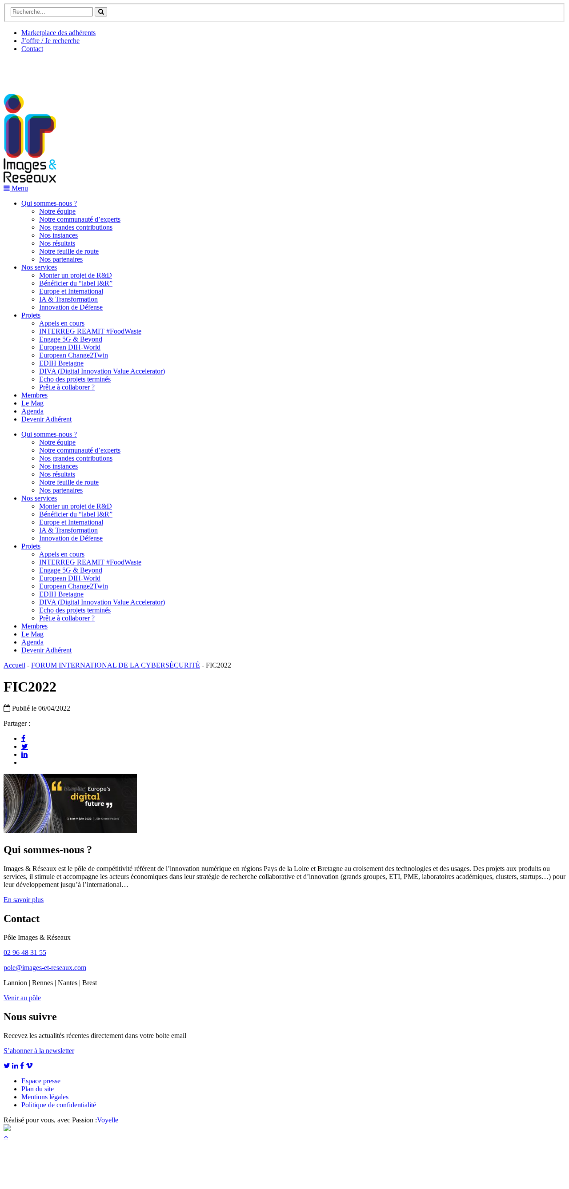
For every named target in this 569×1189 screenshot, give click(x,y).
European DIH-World (69, 347)
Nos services (39, 267)
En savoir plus (24, 899)
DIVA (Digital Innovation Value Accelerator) (102, 371)
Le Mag (32, 403)
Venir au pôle (22, 998)
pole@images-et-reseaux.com (45, 967)
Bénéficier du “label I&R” (75, 283)
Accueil (14, 665)
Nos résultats (57, 243)
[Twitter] (24, 746)
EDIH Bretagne (61, 363)
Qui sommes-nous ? (49, 203)
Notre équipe (57, 211)
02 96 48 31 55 (25, 952)
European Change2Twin (73, 355)
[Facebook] (23, 738)
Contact (32, 48)
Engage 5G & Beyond (70, 339)
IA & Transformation (68, 299)
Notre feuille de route (69, 251)
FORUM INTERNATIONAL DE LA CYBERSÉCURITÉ (115, 665)
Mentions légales (44, 1097)
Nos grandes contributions (75, 227)
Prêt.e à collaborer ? (67, 387)
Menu (19, 188)
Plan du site (37, 1089)
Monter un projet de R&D (75, 275)
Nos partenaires (61, 259)
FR (70, 70)
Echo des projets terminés (75, 379)
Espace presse (40, 1081)
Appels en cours (61, 323)
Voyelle (107, 1120)
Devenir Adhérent (46, 419)
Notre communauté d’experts (79, 219)
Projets (30, 315)
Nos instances (58, 235)
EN (37, 70)
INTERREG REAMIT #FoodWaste (90, 331)
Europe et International (71, 291)
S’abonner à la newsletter (39, 1050)
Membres (34, 395)
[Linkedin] (24, 754)
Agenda (32, 411)
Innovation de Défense (71, 307)
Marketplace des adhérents (58, 32)
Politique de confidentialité (58, 1105)
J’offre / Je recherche (50, 40)
